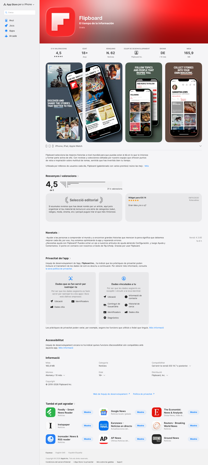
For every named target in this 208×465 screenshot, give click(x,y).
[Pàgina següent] (205, 102)
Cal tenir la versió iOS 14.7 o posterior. (170, 366)
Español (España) (75, 453)
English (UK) (60, 453)
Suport (119, 462)
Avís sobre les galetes (105, 462)
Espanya (49, 453)
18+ (100, 375)
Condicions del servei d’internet (58, 462)
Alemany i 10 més (54, 375)
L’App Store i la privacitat (83, 462)
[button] (19, 20)
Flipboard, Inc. (158, 375)
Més (147, 166)
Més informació (156, 327)
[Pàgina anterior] (43, 102)
